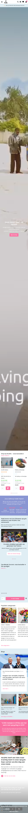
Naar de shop (14, 235)
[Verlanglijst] (23, 2)
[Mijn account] (20, 2)
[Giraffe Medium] (7, 463)
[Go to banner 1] (14, 543)
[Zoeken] (18, 2)
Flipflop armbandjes (19, 469)
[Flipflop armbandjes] (21, 463)
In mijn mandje (15, 598)
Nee (19, 809)
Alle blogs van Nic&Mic (6, 716)
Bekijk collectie (5, 455)
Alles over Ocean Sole (14, 555)
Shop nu (3, 568)
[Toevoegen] (8, 488)
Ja (12, 809)
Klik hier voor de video (9, 776)
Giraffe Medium (4, 469)
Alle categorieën (5, 645)
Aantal (3, 598)
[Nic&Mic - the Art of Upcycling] (8, 2)
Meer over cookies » (14, 811)
